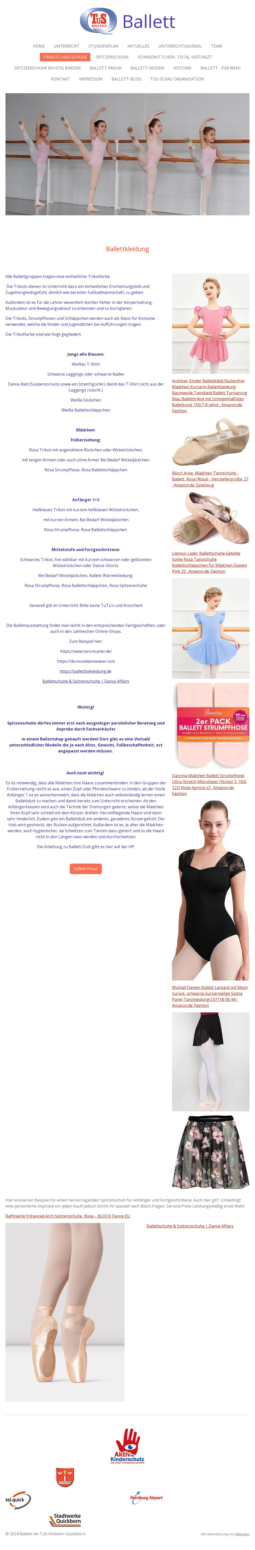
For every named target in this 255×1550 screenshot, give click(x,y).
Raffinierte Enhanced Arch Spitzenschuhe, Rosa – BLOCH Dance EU (67, 1216)
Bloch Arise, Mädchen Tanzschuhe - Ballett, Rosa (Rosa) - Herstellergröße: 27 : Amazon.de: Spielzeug (210, 479)
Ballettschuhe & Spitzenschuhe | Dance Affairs (85, 681)
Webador (242, 1534)
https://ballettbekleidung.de (85, 671)
